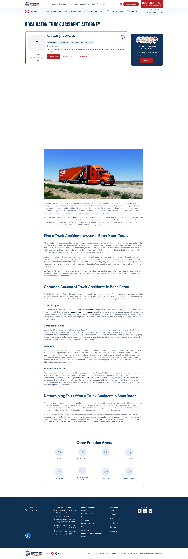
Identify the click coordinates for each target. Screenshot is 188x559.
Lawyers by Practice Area (79, 4)
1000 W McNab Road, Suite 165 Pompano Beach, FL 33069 (67, 520)
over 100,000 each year (83, 309)
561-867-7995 (68, 57)
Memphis (84, 527)
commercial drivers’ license (72, 217)
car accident (56, 11)
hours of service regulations (81, 312)
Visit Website (53, 57)
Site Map (112, 527)
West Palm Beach (87, 524)
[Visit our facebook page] (139, 511)
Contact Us (113, 531)
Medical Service (115, 519)
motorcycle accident (96, 11)
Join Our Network (115, 523)
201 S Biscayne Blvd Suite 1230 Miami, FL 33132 (67, 511)
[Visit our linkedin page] (145, 511)
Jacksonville (85, 520)
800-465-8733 (33, 510)
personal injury (136, 11)
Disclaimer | (134, 553)
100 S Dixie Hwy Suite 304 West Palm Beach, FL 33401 (66, 526)
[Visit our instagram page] (150, 511)
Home (111, 511)
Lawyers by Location (58, 4)
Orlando (84, 517)
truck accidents (117, 11)
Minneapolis (85, 530)
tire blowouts (83, 377)
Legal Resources (98, 4)
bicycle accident (75, 11)
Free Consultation (131, 4)
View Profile (82, 57)
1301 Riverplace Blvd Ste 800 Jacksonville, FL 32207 (66, 532)
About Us (112, 515)
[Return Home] (32, 4)
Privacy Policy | (124, 553)
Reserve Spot (147, 60)
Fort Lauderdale (87, 513)
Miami (83, 510)
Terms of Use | (144, 553)
